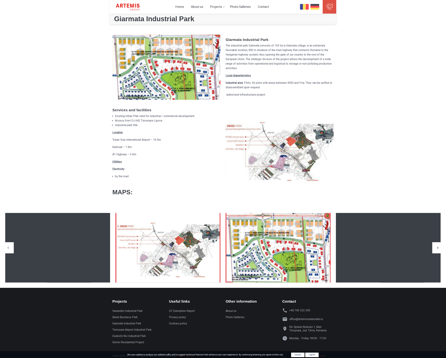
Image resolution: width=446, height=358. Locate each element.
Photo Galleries (240, 7)
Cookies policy (178, 323)
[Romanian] (304, 6)
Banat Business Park (125, 317)
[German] (314, 6)
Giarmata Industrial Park (126, 323)
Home (179, 7)
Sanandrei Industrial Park (127, 311)
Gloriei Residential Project (128, 342)
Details (298, 355)
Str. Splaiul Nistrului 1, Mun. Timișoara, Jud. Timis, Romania (307, 328)
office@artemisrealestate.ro (306, 319)
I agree (312, 355)
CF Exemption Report (182, 311)
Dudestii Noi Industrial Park (129, 336)
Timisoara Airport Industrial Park (132, 329)
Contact (263, 7)
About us (197, 7)
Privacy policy (177, 317)
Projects (216, 7)
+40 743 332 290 (299, 310)
